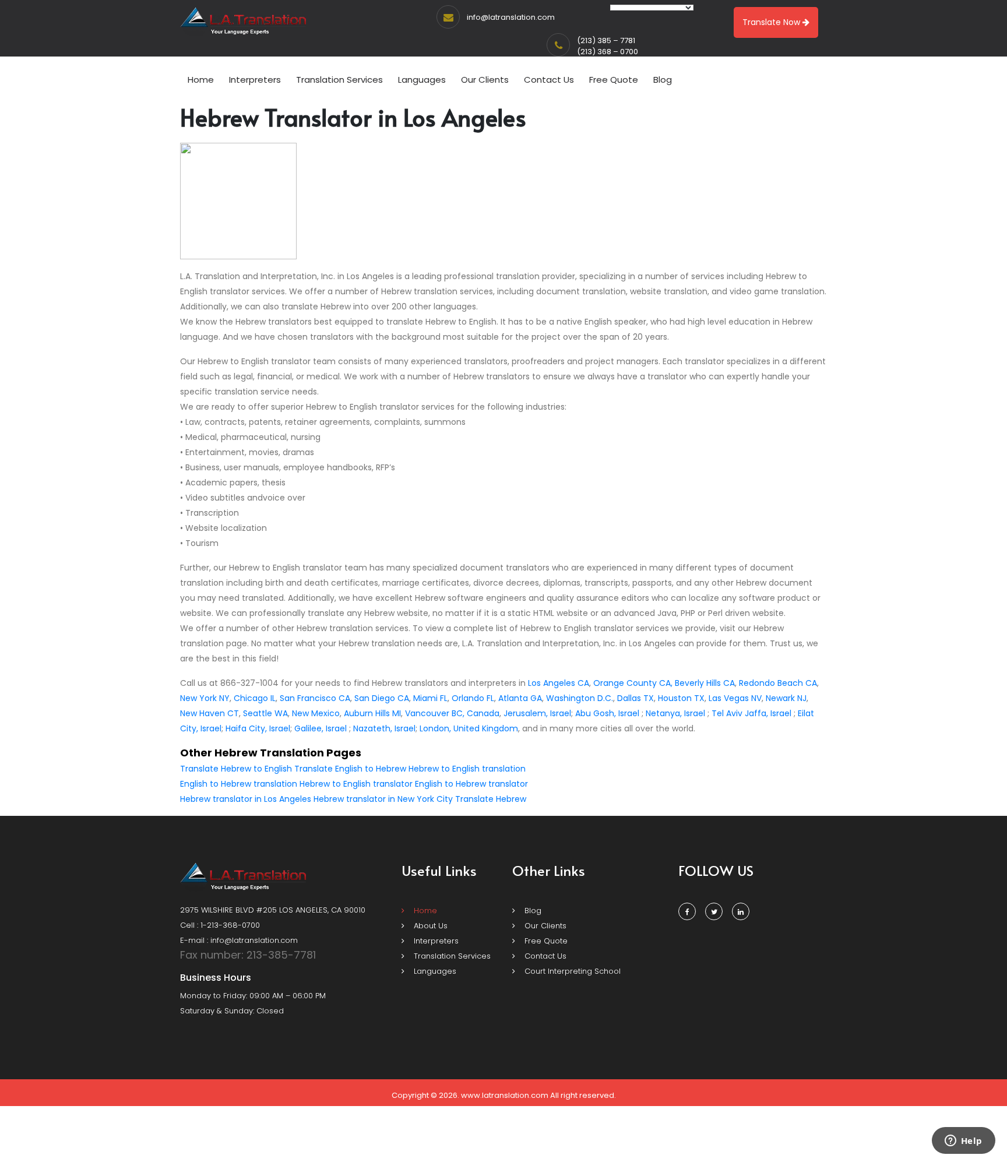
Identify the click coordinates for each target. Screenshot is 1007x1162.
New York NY (205, 698)
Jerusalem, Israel (537, 713)
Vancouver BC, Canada (452, 713)
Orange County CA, (632, 683)
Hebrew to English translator (356, 784)
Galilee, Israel (320, 728)
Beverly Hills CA (705, 683)
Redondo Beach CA (778, 683)
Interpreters (255, 79)
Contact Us (549, 79)
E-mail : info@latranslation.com (239, 940)
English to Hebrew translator (471, 784)
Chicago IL (255, 698)
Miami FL (430, 698)
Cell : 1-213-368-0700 (220, 925)
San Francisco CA (315, 698)
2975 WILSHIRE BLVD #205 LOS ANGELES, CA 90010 (272, 909)
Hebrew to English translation (467, 768)
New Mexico (316, 713)
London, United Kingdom (469, 728)
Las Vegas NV (735, 698)
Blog (662, 79)
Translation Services (339, 79)
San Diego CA (381, 698)
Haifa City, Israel (258, 728)
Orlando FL (473, 698)
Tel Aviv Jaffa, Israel (751, 713)
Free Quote (613, 79)
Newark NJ (786, 698)
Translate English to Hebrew (350, 768)
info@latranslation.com (511, 17)
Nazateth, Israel (384, 728)
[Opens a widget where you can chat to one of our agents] (963, 1141)
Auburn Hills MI (372, 713)
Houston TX (681, 698)
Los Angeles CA (558, 683)
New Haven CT (209, 713)
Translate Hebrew (490, 799)
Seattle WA (265, 713)
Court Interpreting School (571, 971)
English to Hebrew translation (238, 784)
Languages (422, 79)
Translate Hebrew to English (236, 768)
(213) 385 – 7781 (606, 40)
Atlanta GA (520, 698)
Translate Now (772, 22)
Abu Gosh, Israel (607, 713)
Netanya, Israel (675, 713)
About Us (429, 925)
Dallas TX (635, 698)
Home (201, 79)
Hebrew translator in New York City (383, 799)
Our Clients (485, 79)
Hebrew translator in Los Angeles (245, 799)
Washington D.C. (579, 698)
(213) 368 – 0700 (607, 51)
